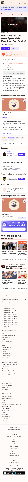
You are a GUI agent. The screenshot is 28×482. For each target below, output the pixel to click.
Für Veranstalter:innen (14, 429)
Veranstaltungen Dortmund (10, 310)
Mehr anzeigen (7, 133)
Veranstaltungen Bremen (9, 306)
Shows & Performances (8, 335)
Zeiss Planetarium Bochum (9, 377)
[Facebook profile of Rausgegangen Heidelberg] (14, 465)
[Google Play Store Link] (19, 473)
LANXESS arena (6, 383)
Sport (3, 333)
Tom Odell (4, 420)
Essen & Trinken (6, 357)
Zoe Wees (4, 400)
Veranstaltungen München (9, 322)
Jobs (14, 439)
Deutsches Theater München (10, 370)
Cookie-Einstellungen (14, 458)
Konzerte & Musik (7, 337)
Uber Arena (5, 368)
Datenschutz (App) (14, 455)
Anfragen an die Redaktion (14, 436)
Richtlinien (14, 448)
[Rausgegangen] (2, 2)
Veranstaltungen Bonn (8, 304)
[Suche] (18, 3)
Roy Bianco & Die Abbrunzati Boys (11, 404)
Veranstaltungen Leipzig (9, 320)
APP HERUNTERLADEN (17, 229)
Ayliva (3, 402)
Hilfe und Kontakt (14, 427)
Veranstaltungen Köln (8, 308)
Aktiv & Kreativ (11, 137)
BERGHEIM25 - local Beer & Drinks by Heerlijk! (14, 64)
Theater (4, 351)
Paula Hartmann (6, 416)
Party (3, 339)
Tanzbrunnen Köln (7, 366)
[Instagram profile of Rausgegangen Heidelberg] (11, 465)
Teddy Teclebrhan (6, 406)
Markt (3, 345)
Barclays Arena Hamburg (9, 381)
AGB (14, 460)
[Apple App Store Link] (8, 473)
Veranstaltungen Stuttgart (9, 324)
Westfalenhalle (6, 389)
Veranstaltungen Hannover (9, 318)
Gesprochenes (6, 353)
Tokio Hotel (5, 418)
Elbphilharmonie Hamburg (9, 364)
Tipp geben (14, 434)
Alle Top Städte (6, 326)
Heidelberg (4, 295)
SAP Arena (5, 387)
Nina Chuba (5, 410)
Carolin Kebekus (6, 408)
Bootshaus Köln (6, 375)
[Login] (22, 3)
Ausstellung (5, 349)
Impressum (14, 451)
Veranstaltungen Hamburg (9, 316)
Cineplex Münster (7, 385)
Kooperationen (14, 432)
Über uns (14, 441)
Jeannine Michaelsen (8, 398)
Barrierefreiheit (14, 444)
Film (3, 343)
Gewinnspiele (14, 446)
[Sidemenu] (25, 2)
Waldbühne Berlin (7, 379)
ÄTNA (3, 412)
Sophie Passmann (7, 396)
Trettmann (5, 414)
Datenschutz (14, 453)
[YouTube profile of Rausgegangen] (17, 465)
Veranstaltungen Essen (8, 312)
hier (16, 169)
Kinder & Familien (7, 341)
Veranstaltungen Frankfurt (9, 314)
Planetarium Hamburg (8, 373)
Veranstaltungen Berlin (8, 302)
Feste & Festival (6, 355)
